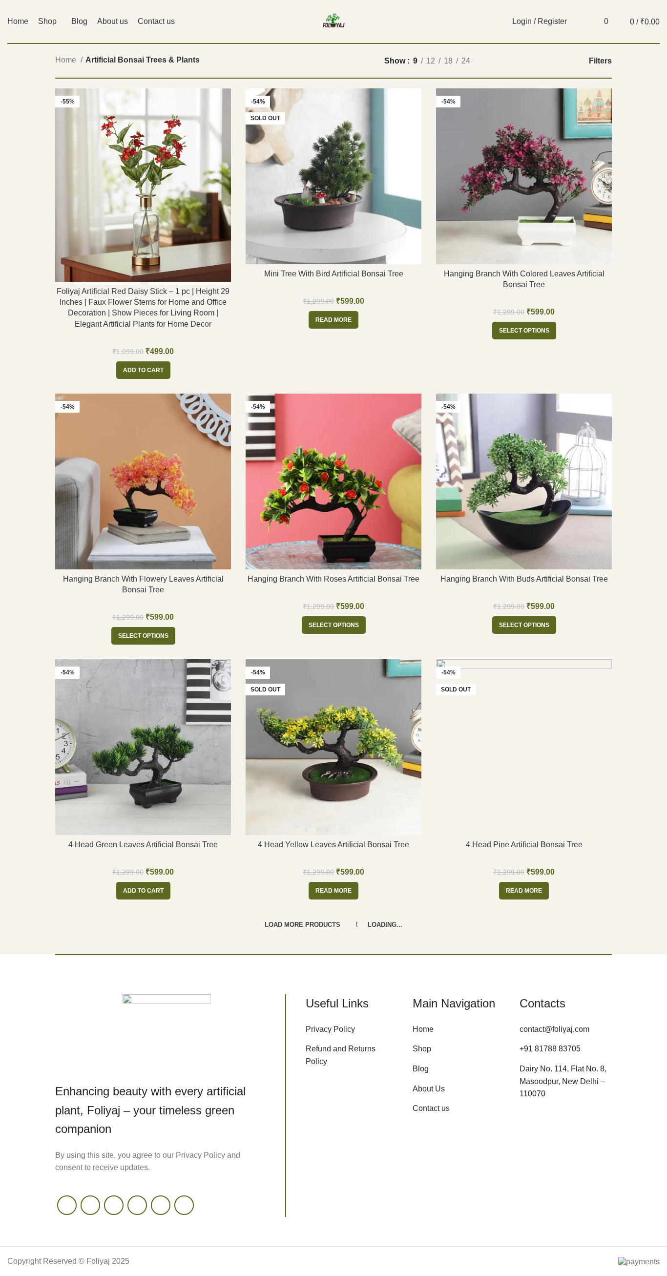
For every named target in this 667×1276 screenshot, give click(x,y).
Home (66, 60)
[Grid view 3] (535, 61)
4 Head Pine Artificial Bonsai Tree (524, 844)
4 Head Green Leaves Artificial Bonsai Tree (143, 844)
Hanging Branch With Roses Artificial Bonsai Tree (333, 579)
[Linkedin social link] (184, 1205)
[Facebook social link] (67, 1205)
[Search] (579, 21)
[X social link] (90, 1205)
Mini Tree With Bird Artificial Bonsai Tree (333, 274)
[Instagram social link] (114, 1205)
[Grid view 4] (553, 61)
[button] (143, 370)
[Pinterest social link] (160, 1205)
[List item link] (352, 1029)
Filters (600, 61)
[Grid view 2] (516, 61)
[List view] (498, 61)
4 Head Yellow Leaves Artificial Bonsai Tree (333, 844)
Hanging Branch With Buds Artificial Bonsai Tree (524, 579)
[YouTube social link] (137, 1205)
